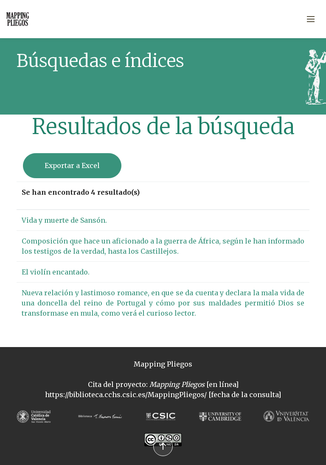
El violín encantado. (56, 272)
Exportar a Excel (72, 165)
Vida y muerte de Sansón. (64, 220)
